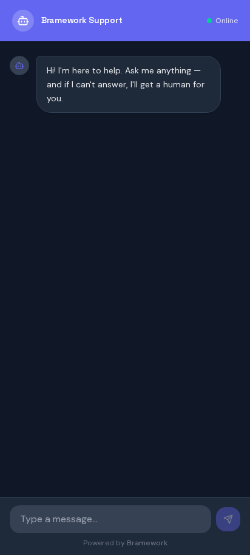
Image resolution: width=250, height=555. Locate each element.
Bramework (147, 543)
